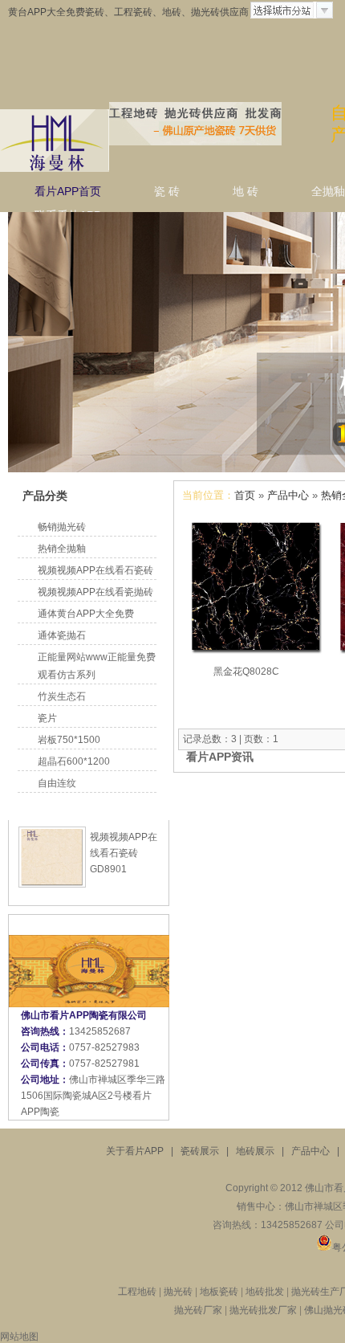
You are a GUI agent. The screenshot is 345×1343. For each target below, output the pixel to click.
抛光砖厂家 (198, 1310)
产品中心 (288, 495)
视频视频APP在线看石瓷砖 (95, 570)
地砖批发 (265, 1291)
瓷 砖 (167, 191)
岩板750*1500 (69, 739)
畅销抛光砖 (62, 527)
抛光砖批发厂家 (263, 1310)
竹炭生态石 (62, 696)
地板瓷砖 (219, 1291)
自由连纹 (57, 783)
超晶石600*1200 (74, 761)
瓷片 (47, 718)
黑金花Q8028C (246, 671)
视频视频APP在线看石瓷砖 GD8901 (123, 853)
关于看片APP (135, 1151)
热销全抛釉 (62, 548)
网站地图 (19, 1336)
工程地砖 (137, 1291)
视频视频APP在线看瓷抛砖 (95, 592)
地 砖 (245, 191)
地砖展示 (255, 1151)
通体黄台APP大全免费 (86, 613)
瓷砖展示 (200, 1151)
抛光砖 (179, 1291)
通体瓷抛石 (62, 635)
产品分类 (44, 495)
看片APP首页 (67, 191)
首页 (244, 495)
